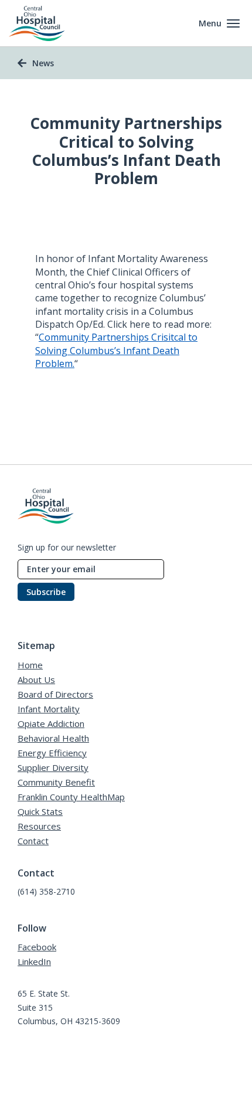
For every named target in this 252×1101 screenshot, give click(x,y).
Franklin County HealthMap (71, 797)
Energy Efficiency (52, 753)
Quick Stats (40, 811)
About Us (36, 679)
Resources (39, 826)
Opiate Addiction (51, 723)
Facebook (37, 947)
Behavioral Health (53, 738)
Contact (33, 841)
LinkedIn (34, 961)
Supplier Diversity (53, 767)
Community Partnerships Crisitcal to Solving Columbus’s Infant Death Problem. (116, 350)
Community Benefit (56, 782)
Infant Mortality (49, 709)
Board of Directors (55, 694)
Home (30, 665)
